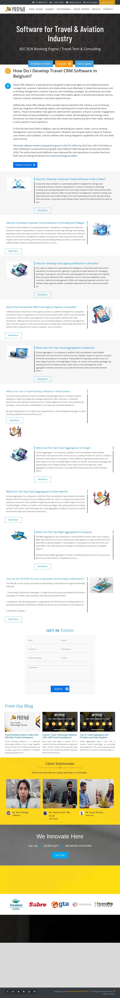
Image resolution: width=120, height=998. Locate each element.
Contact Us (108, 9)
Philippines (16, 815)
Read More (42, 210)
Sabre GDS (54, 965)
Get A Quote (84, 63)
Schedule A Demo (40, 63)
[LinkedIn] (13, 991)
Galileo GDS (54, 961)
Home (31, 9)
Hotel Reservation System (33, 965)
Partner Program (91, 2)
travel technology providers (63, 155)
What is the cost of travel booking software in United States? (38, 391)
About (9, 958)
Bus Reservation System (32, 972)
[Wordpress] (23, 991)
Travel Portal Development (33, 958)
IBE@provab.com (75, 2)
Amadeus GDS (55, 958)
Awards (77, 9)
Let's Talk (60, 855)
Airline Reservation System (33, 961)
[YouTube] (29, 991)
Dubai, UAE (89, 815)
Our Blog (10, 965)
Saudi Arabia (53, 819)
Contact (10, 961)
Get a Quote (107, 2)
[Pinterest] (34, 991)
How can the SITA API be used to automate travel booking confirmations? (45, 579)
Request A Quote (23, 165)
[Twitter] (18, 991)
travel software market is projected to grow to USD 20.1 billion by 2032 (52, 145)
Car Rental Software (31, 968)
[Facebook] (7, 991)
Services (40, 10)
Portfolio (86, 10)
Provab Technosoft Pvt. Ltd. (78, 991)
